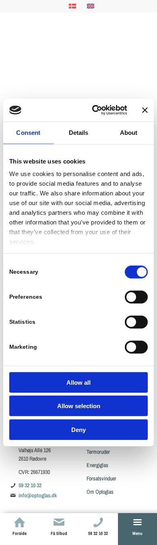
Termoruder (98, 451)
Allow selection (78, 405)
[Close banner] (145, 110)
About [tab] (129, 132)
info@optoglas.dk (38, 495)
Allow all (78, 382)
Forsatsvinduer (101, 478)
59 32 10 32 (30, 485)
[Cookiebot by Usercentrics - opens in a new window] (95, 110)
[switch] (136, 296)
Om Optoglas (100, 491)
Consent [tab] (28, 132)
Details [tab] (79, 132)
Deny (78, 429)
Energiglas (97, 465)
